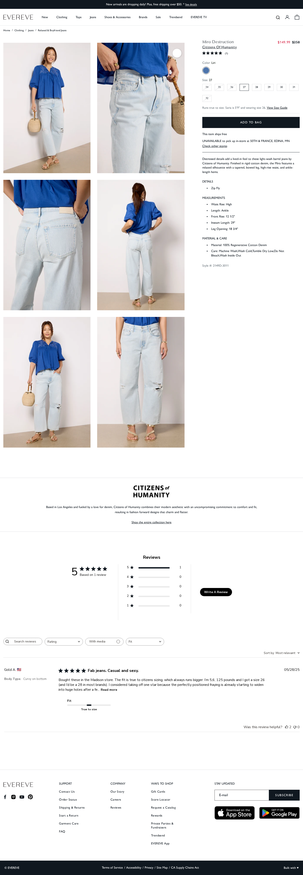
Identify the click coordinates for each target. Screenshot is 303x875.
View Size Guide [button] (277, 108)
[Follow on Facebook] (5, 796)
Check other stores (214, 146)
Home (6, 30)
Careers (115, 799)
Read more (109, 690)
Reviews (115, 807)
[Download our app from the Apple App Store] (234, 813)
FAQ (62, 831)
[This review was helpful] (286, 727)
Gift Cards (158, 792)
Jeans (31, 30)
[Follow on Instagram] (13, 796)
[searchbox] (25, 641)
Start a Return (68, 815)
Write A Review (216, 592)
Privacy (149, 867)
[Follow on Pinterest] (30, 796)
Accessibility (133, 867)
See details (191, 4)
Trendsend (175, 17)
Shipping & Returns (72, 807)
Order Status (68, 799)
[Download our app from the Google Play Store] (279, 813)
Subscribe (284, 795)
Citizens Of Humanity (219, 47)
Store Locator (160, 799)
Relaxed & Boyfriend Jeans (52, 30)
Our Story (117, 792)
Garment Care (69, 823)
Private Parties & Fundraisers (162, 825)
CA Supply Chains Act (185, 867)
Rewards (156, 815)
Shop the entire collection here (151, 522)
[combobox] (64, 642)
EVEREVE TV (199, 17)
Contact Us (67, 792)
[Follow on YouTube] (21, 796)
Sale (158, 17)
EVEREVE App (160, 843)
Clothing (19, 30)
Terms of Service (112, 867)
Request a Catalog (163, 807)
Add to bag (251, 122)
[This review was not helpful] (294, 727)
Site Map (162, 867)
